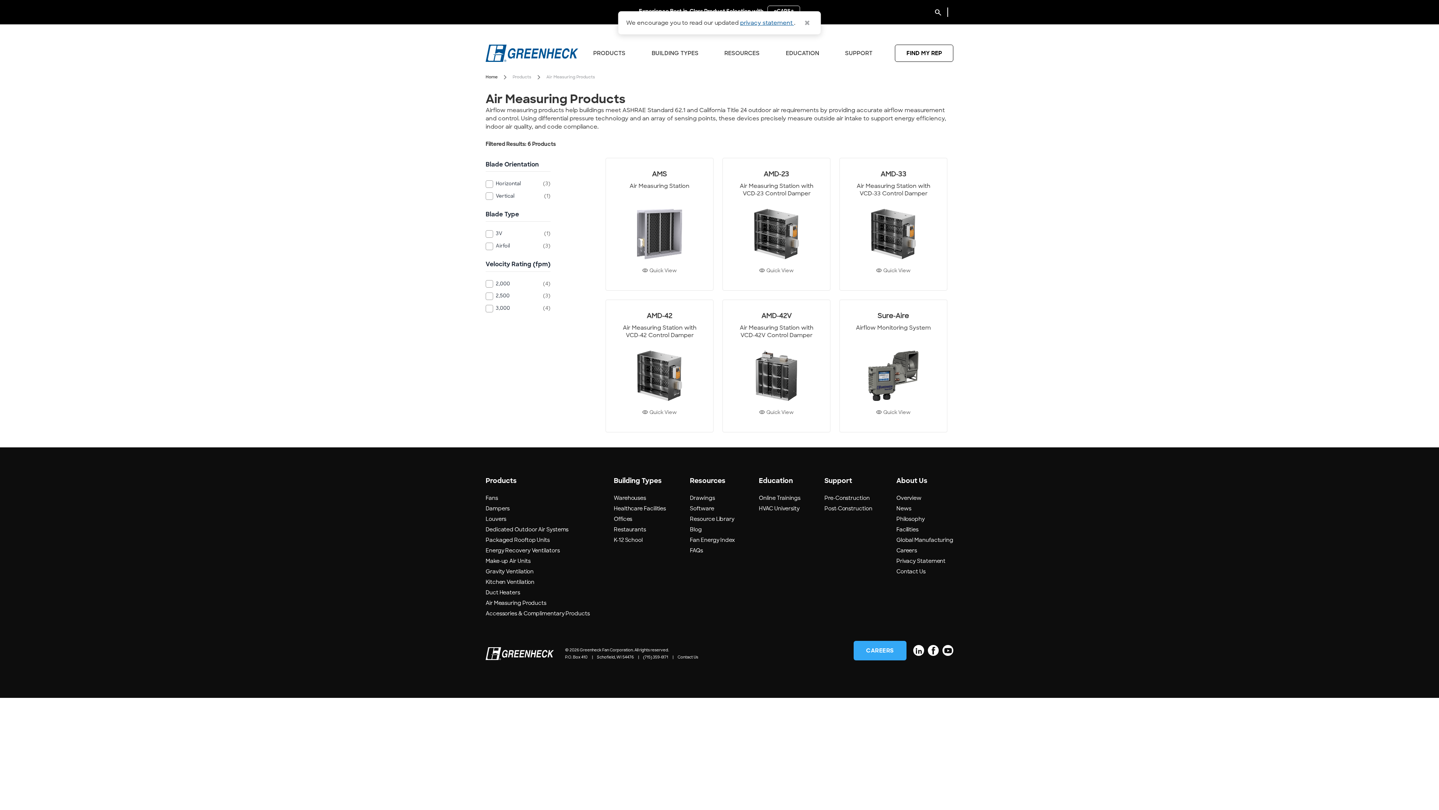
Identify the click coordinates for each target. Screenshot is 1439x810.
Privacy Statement (920, 561)
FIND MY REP (924, 53)
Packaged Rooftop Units (518, 540)
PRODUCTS (609, 53)
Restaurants (630, 529)
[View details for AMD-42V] (776, 366)
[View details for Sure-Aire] (893, 366)
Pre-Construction (847, 498)
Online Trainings (779, 498)
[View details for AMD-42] (659, 366)
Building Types (675, 53)
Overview (908, 498)
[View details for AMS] (659, 224)
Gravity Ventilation (510, 571)
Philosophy (910, 519)
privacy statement (767, 23)
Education (802, 53)
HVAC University (779, 508)
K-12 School (628, 540)
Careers (906, 550)
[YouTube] (947, 650)
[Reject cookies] (807, 23)
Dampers (498, 508)
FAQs (696, 550)
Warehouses (630, 498)
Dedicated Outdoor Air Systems (527, 529)
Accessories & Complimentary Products (538, 613)
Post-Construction (848, 508)
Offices (623, 519)
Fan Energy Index (712, 540)
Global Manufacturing (924, 540)
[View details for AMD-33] (893, 224)
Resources (742, 53)
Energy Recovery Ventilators (523, 550)
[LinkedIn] (918, 650)
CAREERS (880, 650)
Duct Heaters (503, 592)
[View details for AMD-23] (776, 224)
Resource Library (712, 519)
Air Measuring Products (516, 603)
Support (858, 53)
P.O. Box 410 (576, 657)
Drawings (702, 498)
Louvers (496, 519)
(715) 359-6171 (655, 657)
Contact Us (911, 571)
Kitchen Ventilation (510, 582)
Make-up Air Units (508, 561)
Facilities (907, 529)
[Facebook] (933, 650)
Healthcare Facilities (640, 508)
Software (702, 508)
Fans (492, 498)
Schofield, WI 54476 (615, 657)
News (903, 508)
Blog (696, 529)
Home (492, 77)
